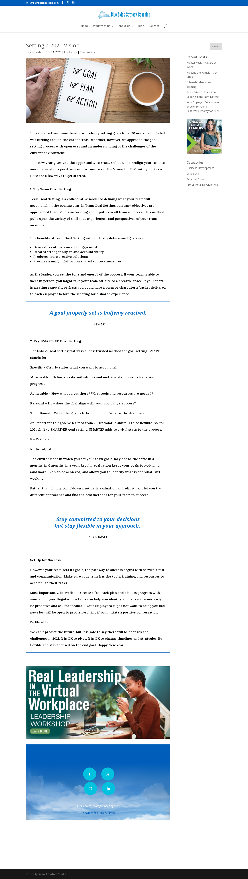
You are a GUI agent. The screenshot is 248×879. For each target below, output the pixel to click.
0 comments (87, 52)
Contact (154, 26)
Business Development (200, 168)
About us (124, 26)
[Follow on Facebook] (89, 774)
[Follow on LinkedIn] (108, 788)
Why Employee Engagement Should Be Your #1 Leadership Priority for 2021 (203, 106)
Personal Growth (196, 179)
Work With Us (101, 26)
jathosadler (36, 52)
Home (84, 26)
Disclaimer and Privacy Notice (98, 813)
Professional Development (202, 184)
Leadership (70, 52)
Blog (141, 26)
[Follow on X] (107, 774)
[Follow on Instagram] (90, 788)
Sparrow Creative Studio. (50, 874)
